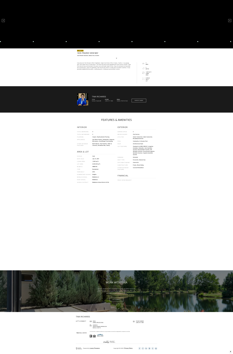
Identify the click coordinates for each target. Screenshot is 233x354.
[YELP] (152, 348)
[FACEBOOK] (139, 348)
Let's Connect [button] (116, 299)
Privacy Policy (128, 348)
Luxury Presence (95, 348)
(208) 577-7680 (109, 100)
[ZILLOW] (156, 348)
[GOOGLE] (149, 348)
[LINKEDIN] (146, 348)
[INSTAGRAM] (143, 348)
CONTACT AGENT (139, 100)
